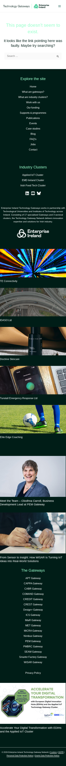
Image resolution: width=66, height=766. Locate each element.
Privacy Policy (33, 673)
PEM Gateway (33, 641)
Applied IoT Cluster (33, 175)
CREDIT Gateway (33, 599)
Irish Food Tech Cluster (33, 185)
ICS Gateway (33, 615)
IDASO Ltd (6, 320)
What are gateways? (33, 92)
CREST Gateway (33, 604)
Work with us (33, 102)
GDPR (61, 752)
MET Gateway (33, 625)
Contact (33, 149)
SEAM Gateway (33, 651)
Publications (33, 118)
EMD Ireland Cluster (33, 180)
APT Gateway (33, 578)
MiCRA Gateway (33, 630)
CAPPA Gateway (33, 583)
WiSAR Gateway (33, 662)
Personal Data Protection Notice (20, 756)
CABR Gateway (33, 588)
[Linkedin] (27, 193)
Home (33, 86)
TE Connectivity (8, 281)
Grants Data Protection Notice (47, 756)
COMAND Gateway (33, 594)
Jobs (33, 144)
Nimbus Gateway (33, 636)
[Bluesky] (39, 193)
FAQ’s (33, 139)
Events (33, 123)
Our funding (33, 107)
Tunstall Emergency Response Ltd (18, 398)
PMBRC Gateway (33, 646)
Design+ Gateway (33, 609)
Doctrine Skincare (9, 359)
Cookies (53, 752)
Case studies (33, 128)
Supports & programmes (33, 113)
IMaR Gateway (33, 620)
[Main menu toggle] (59, 6)
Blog (33, 134)
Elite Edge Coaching (11, 437)
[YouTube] (33, 193)
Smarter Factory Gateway (33, 657)
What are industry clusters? (33, 97)
